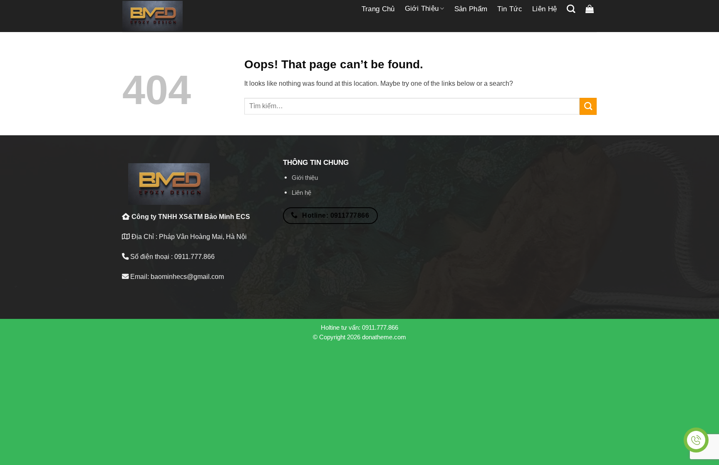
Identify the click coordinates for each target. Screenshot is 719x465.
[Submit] (588, 106)
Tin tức (509, 9)
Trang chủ (378, 9)
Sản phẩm (471, 9)
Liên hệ (544, 9)
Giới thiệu (422, 8)
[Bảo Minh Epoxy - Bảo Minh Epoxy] (152, 16)
